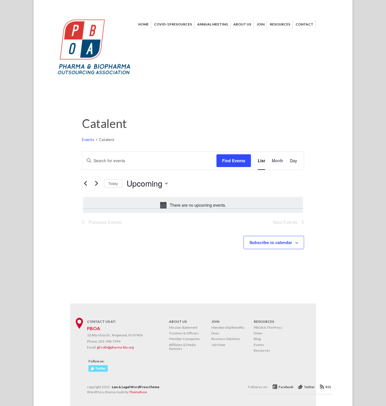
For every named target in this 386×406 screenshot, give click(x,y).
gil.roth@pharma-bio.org (115, 347)
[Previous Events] (85, 183)
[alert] (193, 205)
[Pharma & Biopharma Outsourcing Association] (94, 76)
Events (88, 139)
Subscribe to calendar (271, 242)
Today (113, 183)
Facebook (286, 387)
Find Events (233, 160)
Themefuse (138, 392)
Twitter (309, 387)
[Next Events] (96, 183)
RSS (328, 387)
